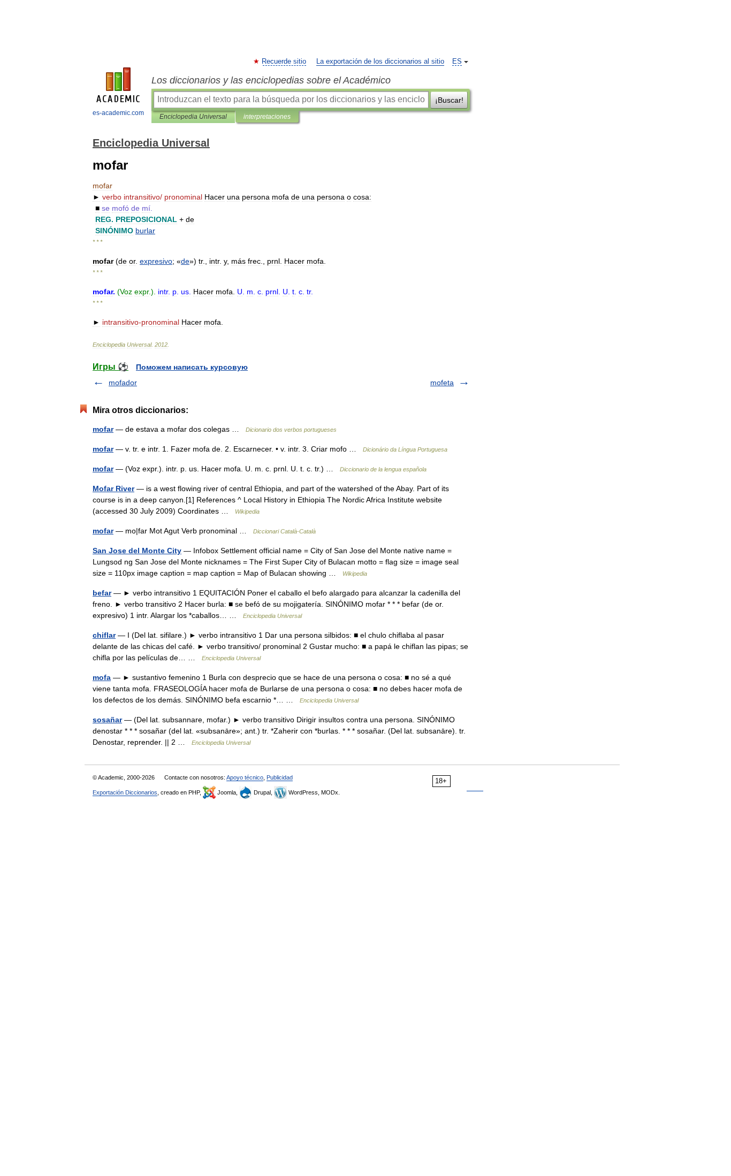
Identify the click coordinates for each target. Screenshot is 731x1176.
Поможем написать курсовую (192, 367)
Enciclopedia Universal (193, 116)
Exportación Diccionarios (125, 792)
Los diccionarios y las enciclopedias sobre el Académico (271, 80)
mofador (123, 382)
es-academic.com (118, 113)
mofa (102, 677)
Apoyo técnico (244, 777)
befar (102, 593)
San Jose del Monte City (137, 550)
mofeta (442, 382)
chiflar (104, 635)
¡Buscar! (449, 100)
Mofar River (113, 488)
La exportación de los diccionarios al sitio (380, 61)
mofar (103, 429)
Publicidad (279, 777)
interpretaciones (267, 116)
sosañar (107, 719)
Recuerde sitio (284, 61)
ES (457, 61)
